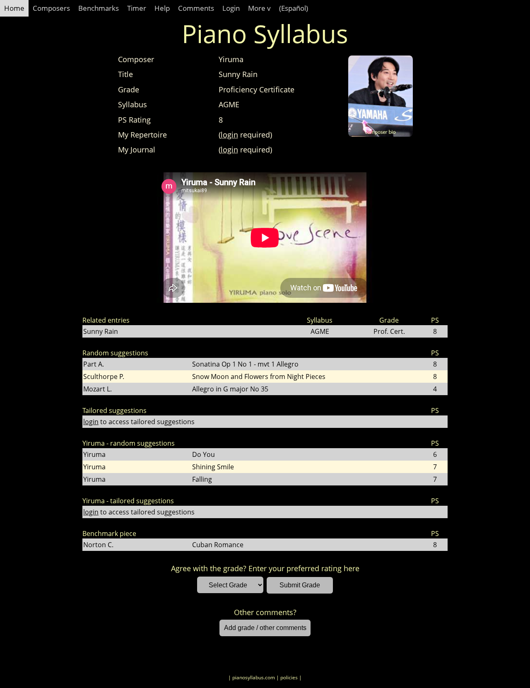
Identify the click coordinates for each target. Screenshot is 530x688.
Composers (51, 8)
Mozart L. (97, 388)
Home (14, 8)
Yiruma (94, 454)
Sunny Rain (100, 331)
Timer (136, 8)
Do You (203, 454)
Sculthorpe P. (103, 376)
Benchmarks (98, 8)
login (229, 135)
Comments (196, 8)
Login (231, 8)
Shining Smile (213, 466)
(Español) (293, 8)
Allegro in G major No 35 (230, 388)
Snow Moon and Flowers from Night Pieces (258, 376)
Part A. (93, 364)
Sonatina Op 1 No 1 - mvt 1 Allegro (245, 364)
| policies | (289, 677)
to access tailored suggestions (139, 421)
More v (259, 8)
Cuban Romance (217, 544)
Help (162, 8)
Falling (202, 479)
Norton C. (98, 544)
